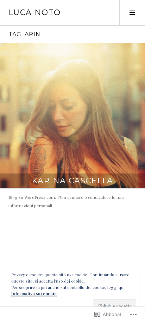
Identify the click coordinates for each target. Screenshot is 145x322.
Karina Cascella (72, 180)
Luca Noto (34, 12)
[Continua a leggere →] (72, 115)
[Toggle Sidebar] (132, 12)
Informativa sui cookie (34, 293)
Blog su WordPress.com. (32, 197)
